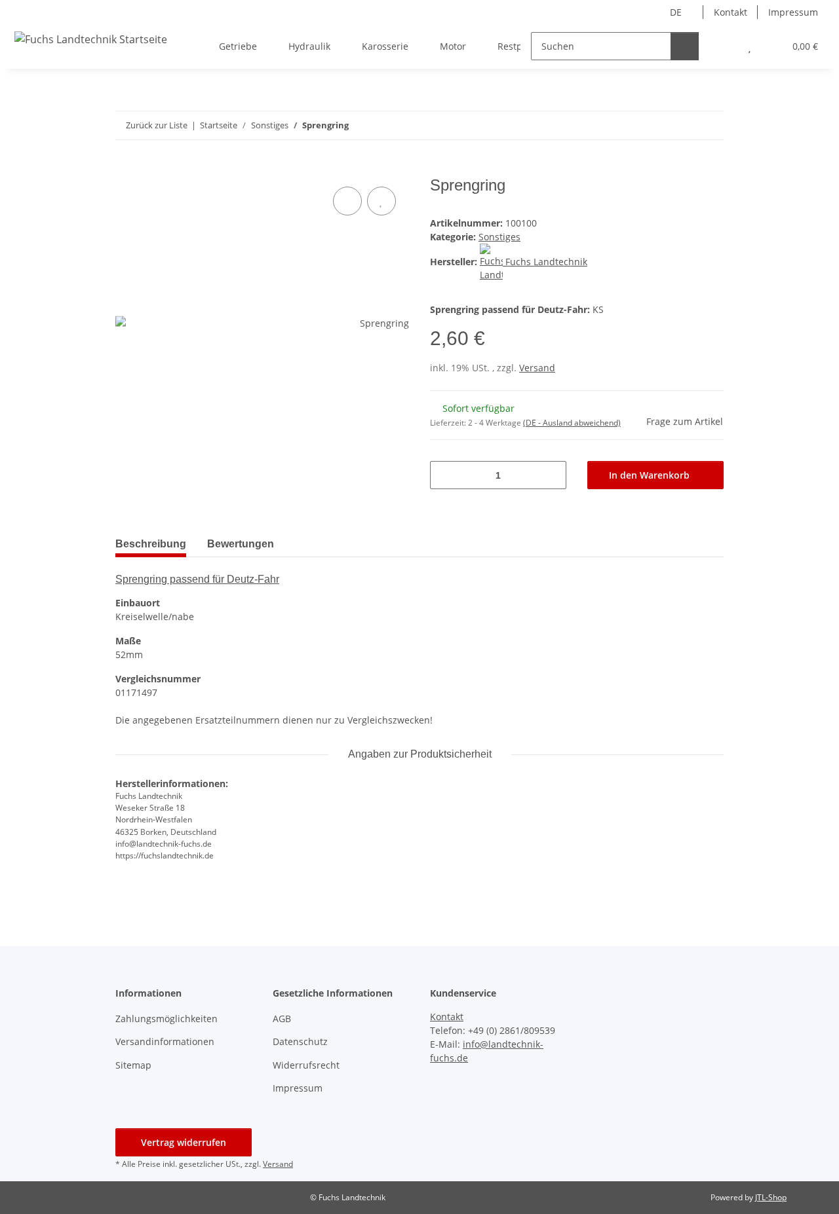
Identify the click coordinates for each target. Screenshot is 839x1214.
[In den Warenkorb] (125, 169)
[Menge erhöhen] (551, 475)
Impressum (793, 12)
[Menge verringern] (445, 475)
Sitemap (133, 1065)
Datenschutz (300, 1041)
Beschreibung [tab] (150, 543)
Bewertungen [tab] (240, 543)
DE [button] (676, 12)
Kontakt (730, 12)
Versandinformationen (164, 1041)
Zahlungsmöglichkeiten (166, 1018)
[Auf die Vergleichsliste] (347, 201)
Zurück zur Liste (156, 125)
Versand (537, 367)
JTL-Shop (771, 1197)
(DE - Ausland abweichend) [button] (572, 422)
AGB (282, 1018)
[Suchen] (685, 46)
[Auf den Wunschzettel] (381, 201)
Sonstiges (499, 236)
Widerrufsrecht (306, 1065)
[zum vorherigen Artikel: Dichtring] (709, 125)
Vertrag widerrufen (183, 1142)
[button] (723, 46)
